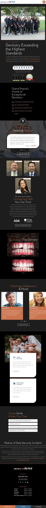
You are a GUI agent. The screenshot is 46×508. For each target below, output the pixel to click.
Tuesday (16, 490)
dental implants (9, 61)
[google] (20, 482)
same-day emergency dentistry (33, 61)
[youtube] (27, 482)
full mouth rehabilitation (32, 59)
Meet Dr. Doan (27, 225)
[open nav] (44, 2)
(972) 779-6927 (39, 458)
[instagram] (25, 482)
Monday (16, 489)
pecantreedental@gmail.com (23, 460)
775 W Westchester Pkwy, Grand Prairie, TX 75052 (23, 479)
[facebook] (18, 482)
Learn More (16, 371)
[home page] (7, 2)
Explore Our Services (23, 324)
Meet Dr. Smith (19, 225)
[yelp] (23, 482)
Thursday (16, 493)
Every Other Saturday (19, 495)
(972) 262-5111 (23, 476)
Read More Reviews (23, 153)
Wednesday (16, 492)
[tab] (21, 150)
